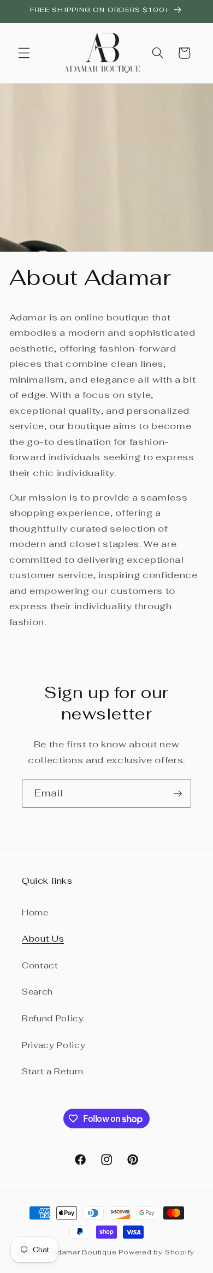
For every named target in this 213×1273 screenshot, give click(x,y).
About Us (43, 938)
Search (37, 991)
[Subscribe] (177, 794)
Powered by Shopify (156, 1252)
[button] (24, 53)
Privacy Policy (53, 1044)
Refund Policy (53, 1018)
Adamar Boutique (84, 1252)
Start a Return (52, 1071)
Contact (40, 965)
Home (35, 912)
